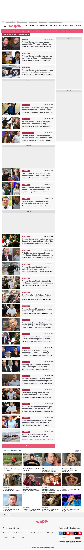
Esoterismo (5, 537)
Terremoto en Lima (22, 22)
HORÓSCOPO (78, 25)
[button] (81, 31)
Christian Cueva (33, 22)
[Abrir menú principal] (5, 26)
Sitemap (22, 537)
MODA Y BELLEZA (44, 25)
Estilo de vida (41, 532)
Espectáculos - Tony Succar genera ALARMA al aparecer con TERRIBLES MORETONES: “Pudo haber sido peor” (42, 31)
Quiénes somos (77, 541)
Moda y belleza (33, 532)
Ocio (22, 532)
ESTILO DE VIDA (53, 25)
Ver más (28, 446)
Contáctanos (62, 541)
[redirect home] (15, 26)
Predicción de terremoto (55, 22)
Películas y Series (51, 532)
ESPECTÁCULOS (34, 25)
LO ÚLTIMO (26, 25)
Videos (13, 537)
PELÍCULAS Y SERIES (68, 25)
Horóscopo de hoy (10, 22)
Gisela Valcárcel (43, 22)
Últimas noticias (6, 532)
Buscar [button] (78, 537)
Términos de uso (70, 541)
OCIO (60, 25)
